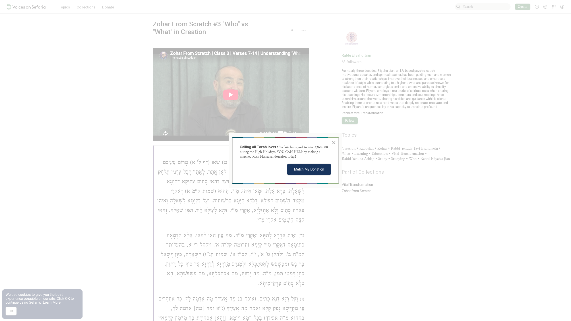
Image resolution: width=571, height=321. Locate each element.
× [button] (334, 142)
